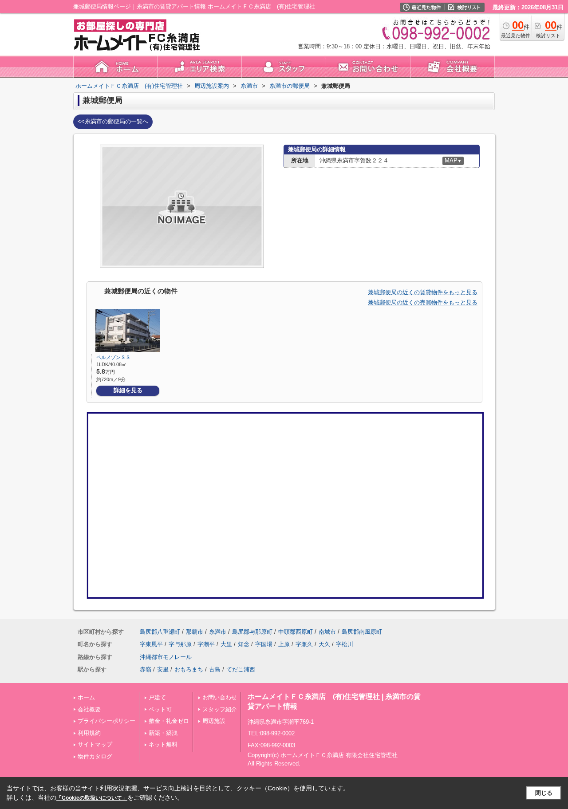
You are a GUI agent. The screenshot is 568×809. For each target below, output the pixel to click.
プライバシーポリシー (106, 721)
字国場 (263, 644)
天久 (324, 644)
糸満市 (217, 631)
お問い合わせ (219, 697)
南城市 (327, 631)
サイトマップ (95, 744)
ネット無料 (163, 744)
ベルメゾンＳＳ (113, 357)
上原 (284, 644)
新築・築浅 (163, 733)
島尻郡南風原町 (362, 631)
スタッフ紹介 (219, 709)
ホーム (86, 697)
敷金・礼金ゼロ (169, 721)
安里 (163, 669)
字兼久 (304, 644)
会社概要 (89, 709)
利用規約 (89, 733)
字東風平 (151, 644)
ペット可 (160, 709)
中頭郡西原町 (295, 631)
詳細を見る (128, 390)
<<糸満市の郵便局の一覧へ (113, 121)
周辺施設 (213, 721)
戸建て (157, 697)
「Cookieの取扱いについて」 (91, 798)
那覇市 (194, 631)
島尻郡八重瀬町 (160, 631)
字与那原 (180, 644)
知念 (243, 644)
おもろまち (188, 669)
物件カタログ (95, 756)
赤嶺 (145, 669)
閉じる (543, 792)
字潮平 (206, 644)
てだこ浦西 (240, 669)
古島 (215, 669)
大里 (226, 644)
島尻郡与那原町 (252, 631)
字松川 (344, 644)
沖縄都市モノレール (166, 657)
